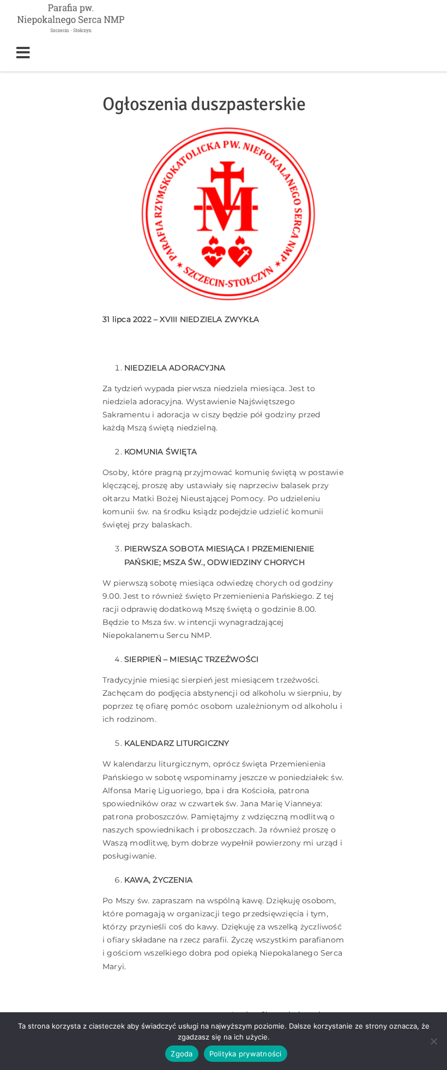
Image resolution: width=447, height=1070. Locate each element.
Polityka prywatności (245, 1053)
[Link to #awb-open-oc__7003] (58, 52)
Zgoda (181, 1053)
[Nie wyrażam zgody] (433, 1041)
